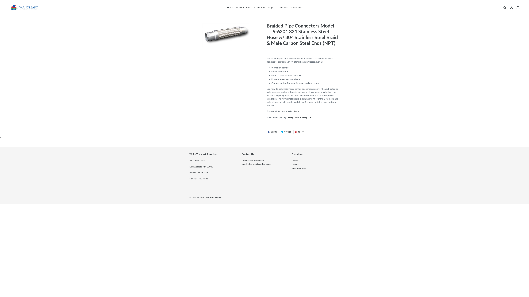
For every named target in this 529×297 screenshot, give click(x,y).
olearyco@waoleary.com (299, 117)
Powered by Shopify (213, 197)
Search (295, 160)
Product (295, 164)
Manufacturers (299, 168)
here (296, 111)
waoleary (200, 197)
